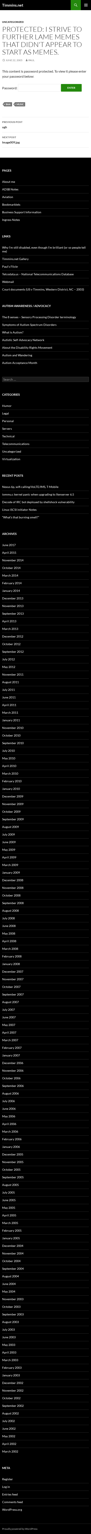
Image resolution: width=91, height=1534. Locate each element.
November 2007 (12, 979)
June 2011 (9, 697)
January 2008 (11, 964)
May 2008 (8, 933)
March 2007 (10, 1040)
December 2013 (12, 598)
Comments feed (12, 1502)
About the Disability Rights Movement (27, 347)
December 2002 (12, 1383)
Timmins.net (12, 5)
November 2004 (12, 1253)
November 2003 (12, 1299)
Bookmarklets (11, 204)
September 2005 (13, 1177)
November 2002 (12, 1390)
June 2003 (9, 1337)
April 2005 (9, 1215)
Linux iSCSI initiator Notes (19, 509)
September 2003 (13, 1314)
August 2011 (10, 682)
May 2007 (8, 1025)
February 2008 (12, 956)
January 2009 (11, 872)
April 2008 (9, 941)
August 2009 (10, 827)
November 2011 (12, 674)
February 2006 (12, 1139)
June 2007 (9, 1017)
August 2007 (10, 1002)
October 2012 (11, 644)
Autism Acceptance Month (19, 363)
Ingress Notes (11, 220)
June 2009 (9, 842)
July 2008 (8, 918)
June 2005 (9, 1200)
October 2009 (11, 811)
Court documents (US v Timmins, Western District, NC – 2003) (43, 289)
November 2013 (12, 606)
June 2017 (9, 545)
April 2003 (9, 1352)
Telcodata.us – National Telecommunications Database (38, 274)
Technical (8, 436)
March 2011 (10, 712)
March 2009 (10, 865)
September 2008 (13, 903)
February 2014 (12, 583)
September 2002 (13, 1405)
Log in (6, 1487)
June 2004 (9, 1284)
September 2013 (13, 613)
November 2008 (12, 888)
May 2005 (8, 1207)
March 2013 (10, 629)
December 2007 (12, 971)
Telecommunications (15, 444)
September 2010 (13, 743)
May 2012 (8, 667)
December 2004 (12, 1246)
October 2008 (11, 895)
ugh (12, 124)
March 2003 (10, 1360)
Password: (10, 88)
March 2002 (10, 1451)
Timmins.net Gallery (15, 259)
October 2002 (11, 1398)
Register (7, 1479)
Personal (8, 421)
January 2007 (11, 1055)
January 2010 (11, 788)
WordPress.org (12, 1509)
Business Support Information (21, 212)
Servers (7, 428)
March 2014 (10, 575)
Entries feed (10, 1494)
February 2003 (12, 1367)
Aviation (7, 197)
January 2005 (11, 1238)
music (20, 104)
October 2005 (11, 1169)
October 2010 (11, 735)
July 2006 (8, 1101)
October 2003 (11, 1306)
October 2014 (11, 568)
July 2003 (8, 1329)
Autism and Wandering (17, 355)
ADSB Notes (10, 189)
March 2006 (10, 1131)
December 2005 (12, 1154)
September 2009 (13, 819)
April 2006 (9, 1124)
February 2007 (12, 1047)
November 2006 (12, 1070)
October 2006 (11, 1078)
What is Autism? (12, 332)
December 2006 (12, 1063)
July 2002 (8, 1421)
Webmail (8, 282)
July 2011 (8, 689)
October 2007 (11, 987)
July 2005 (8, 1192)
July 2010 (8, 750)
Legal (5, 413)
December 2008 (12, 880)
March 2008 (10, 948)
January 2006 (11, 1146)
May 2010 (8, 758)
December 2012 (12, 636)
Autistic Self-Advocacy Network (23, 340)
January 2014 (11, 590)
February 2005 (12, 1230)
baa (8, 104)
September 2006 (13, 1086)
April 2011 (9, 705)
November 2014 (12, 560)
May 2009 (8, 849)
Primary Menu (86, 5)
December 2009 (12, 796)
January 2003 (11, 1375)
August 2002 (10, 1413)
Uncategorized (13, 21)
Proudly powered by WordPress (19, 1528)
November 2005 (12, 1162)
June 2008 (9, 926)
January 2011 (11, 720)
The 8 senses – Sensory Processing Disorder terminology (39, 317)
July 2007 (8, 1009)
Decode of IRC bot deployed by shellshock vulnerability (38, 502)
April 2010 (9, 766)
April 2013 (9, 621)
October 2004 (11, 1261)
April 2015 (9, 552)
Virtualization (11, 459)
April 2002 (9, 1444)
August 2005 (10, 1185)
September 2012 (13, 651)
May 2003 (8, 1345)
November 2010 (12, 728)
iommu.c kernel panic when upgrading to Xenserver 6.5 (38, 494)
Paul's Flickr (10, 266)
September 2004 (13, 1268)
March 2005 (10, 1223)
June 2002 (9, 1428)
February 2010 (12, 781)
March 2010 (10, 773)
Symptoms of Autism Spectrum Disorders (29, 324)
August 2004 (10, 1276)
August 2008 (10, 910)
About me (8, 181)
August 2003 (10, 1322)
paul (31, 60)
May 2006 (8, 1116)
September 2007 (13, 994)
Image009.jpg (11, 140)
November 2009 (12, 804)
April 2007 (9, 1032)
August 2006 (10, 1093)
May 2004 (8, 1291)
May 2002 (8, 1436)
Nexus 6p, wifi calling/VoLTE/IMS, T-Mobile (30, 487)
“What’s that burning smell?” (20, 517)
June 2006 (9, 1108)
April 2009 (9, 857)
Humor (7, 406)
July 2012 (8, 659)
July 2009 (8, 834)
